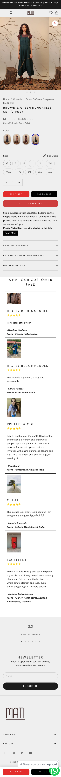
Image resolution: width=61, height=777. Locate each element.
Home (6, 99)
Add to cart (44, 194)
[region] (30, 630)
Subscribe (30, 686)
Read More (10, 233)
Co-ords (17, 99)
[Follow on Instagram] (13, 753)
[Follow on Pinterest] (21, 753)
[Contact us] (54, 770)
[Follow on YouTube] (30, 753)
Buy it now (16, 194)
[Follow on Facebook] (5, 753)
